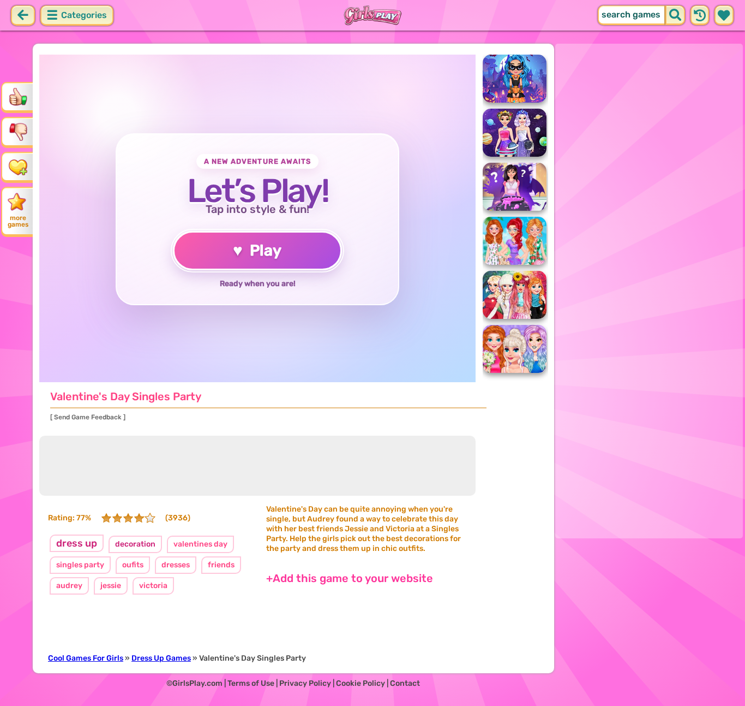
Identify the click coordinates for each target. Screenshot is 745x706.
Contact (405, 683)
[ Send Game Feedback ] (87, 417)
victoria (153, 585)
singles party (80, 564)
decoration (135, 544)
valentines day (200, 544)
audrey (69, 585)
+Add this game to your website (349, 578)
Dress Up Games (161, 658)
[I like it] (18, 96)
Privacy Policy (305, 683)
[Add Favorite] (18, 166)
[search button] (675, 15)
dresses (175, 564)
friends (221, 564)
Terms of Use (250, 683)
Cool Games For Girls (85, 658)
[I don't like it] (18, 131)
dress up (76, 543)
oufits (132, 564)
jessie (110, 585)
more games (18, 221)
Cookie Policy (360, 683)
